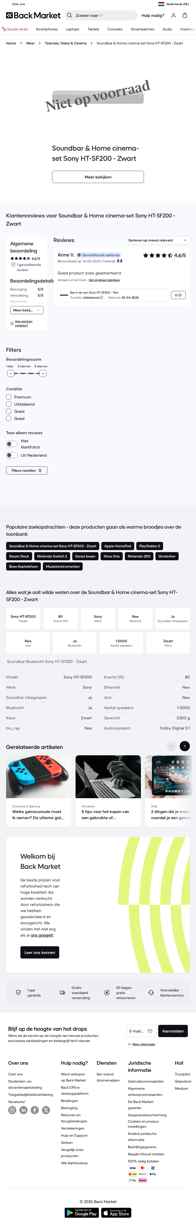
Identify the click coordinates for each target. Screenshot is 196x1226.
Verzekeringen (72, 1128)
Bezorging (69, 1108)
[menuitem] (47, 29)
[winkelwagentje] (185, 15)
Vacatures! (16, 1101)
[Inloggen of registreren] (173, 15)
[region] (98, 792)
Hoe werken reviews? (23, 323)
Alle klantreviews (74, 1163)
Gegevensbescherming (147, 1115)
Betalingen (69, 1100)
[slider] (10, 373)
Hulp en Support (74, 1135)
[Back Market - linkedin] (23, 1110)
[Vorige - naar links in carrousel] (171, 746)
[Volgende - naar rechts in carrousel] (185, 746)
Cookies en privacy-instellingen (144, 1124)
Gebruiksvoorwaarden (146, 1081)
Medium (181, 1088)
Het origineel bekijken (104, 280)
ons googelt (42, 935)
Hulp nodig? (153, 15)
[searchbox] (105, 15)
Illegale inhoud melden (146, 1154)
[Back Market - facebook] (35, 1110)
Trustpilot (182, 1074)
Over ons (15, 1074)
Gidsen (67, 1142)
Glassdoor (183, 1081)
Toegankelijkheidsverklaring (30, 1094)
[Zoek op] (70, 15)
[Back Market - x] (46, 1110)
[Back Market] (33, 15)
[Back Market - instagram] (12, 1110)
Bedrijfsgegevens (142, 1147)
